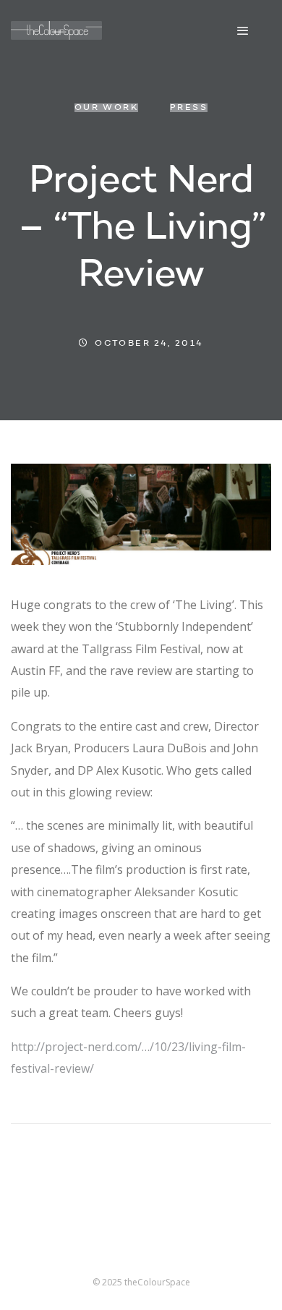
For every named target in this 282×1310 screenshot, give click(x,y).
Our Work (106, 107)
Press (189, 107)
